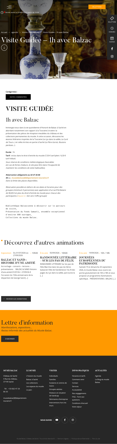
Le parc (29, 390)
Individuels (53, 376)
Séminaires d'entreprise (58, 399)
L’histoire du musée (34, 376)
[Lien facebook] (112, 48)
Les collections (32, 383)
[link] (30, 178)
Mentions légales (63, 439)
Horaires (112, 32)
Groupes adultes (55, 389)
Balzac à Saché (32, 379)
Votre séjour (77, 407)
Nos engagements (79, 393)
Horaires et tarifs (78, 376)
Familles (52, 379)
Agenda (112, 42)
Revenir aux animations (16, 299)
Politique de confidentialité (80, 439)
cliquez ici (21, 196)
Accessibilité (77, 390)
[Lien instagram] (112, 56)
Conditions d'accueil (80, 403)
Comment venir (78, 379)
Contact (75, 383)
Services (75, 386)
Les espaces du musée (35, 386)
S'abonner (10, 339)
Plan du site (96, 439)
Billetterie (112, 22)
